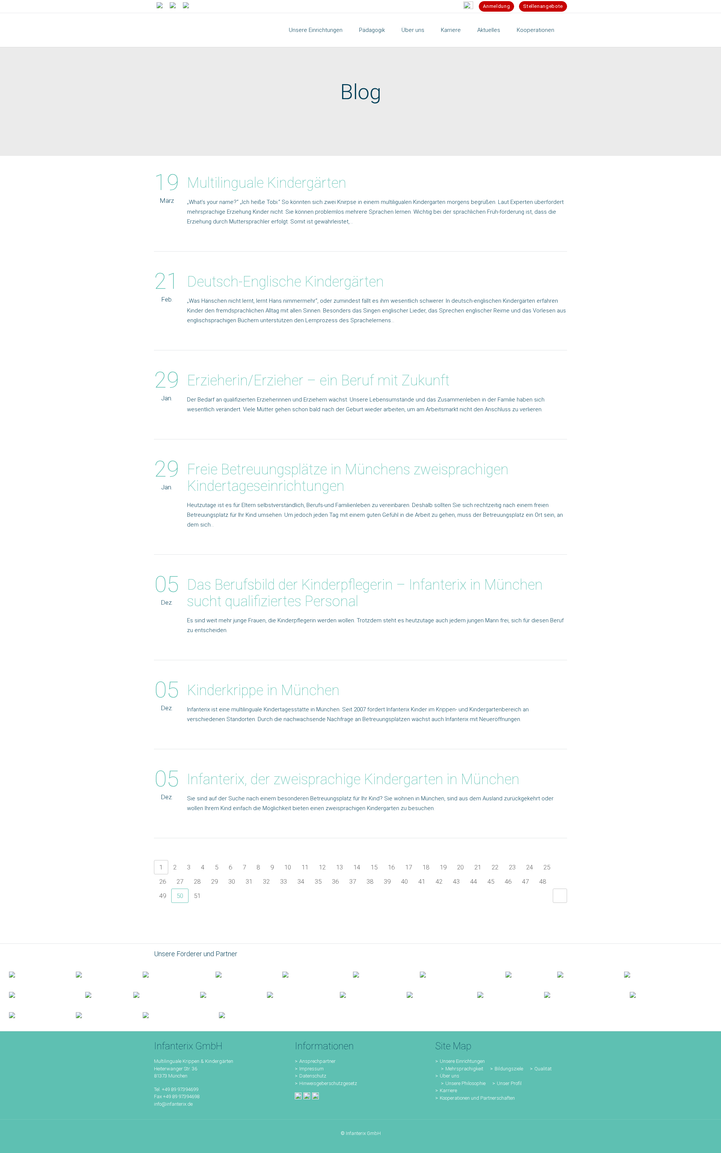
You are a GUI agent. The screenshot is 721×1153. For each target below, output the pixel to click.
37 (352, 881)
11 (305, 867)
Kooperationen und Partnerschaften (477, 1098)
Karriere (448, 1090)
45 (490, 881)
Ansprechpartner (317, 1061)
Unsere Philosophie (465, 1083)
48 (542, 881)
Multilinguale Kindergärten (266, 183)
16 (391, 867)
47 (525, 881)
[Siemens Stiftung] (453, 974)
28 (197, 881)
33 (283, 881)
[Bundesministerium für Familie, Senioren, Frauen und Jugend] (33, 974)
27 (179, 881)
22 (495, 867)
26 (162, 881)
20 (460, 867)
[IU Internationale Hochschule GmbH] (308, 974)
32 (266, 881)
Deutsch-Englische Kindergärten (285, 281)
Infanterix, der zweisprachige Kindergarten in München (353, 779)
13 (339, 867)
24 (529, 867)
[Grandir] (38, 994)
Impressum (311, 1069)
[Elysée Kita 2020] (377, 974)
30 (231, 881)
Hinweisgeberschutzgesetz (328, 1083)
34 (300, 881)
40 (404, 881)
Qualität (543, 1069)
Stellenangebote (543, 6)
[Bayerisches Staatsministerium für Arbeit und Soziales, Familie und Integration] (100, 974)
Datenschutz (312, 1076)
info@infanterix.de (173, 1104)
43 (456, 881)
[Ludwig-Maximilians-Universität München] (581, 974)
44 (473, 881)
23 (512, 867)
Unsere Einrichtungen (462, 1061)
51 (197, 895)
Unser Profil (509, 1083)
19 (443, 867)
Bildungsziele (509, 1069)
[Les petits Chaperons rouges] (648, 974)
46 (508, 881)
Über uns (449, 1076)
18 (425, 867)
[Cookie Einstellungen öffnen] (17, 1143)
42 (439, 881)
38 (370, 881)
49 (162, 895)
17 (408, 867)
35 (318, 881)
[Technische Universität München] (522, 974)
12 (322, 867)
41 (421, 881)
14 (356, 867)
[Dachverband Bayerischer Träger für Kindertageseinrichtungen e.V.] (100, 994)
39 (387, 881)
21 (477, 867)
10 (287, 867)
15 (374, 867)
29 (214, 881)
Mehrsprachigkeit (464, 1069)
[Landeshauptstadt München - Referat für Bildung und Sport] (170, 974)
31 (249, 881)
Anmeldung (496, 6)
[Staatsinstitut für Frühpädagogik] (240, 974)
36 (335, 881)
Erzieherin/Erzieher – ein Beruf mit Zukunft (318, 380)
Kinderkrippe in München (263, 690)
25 (546, 867)
